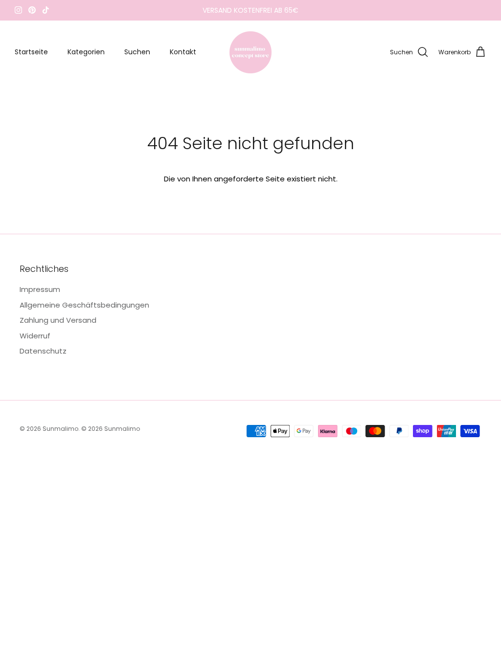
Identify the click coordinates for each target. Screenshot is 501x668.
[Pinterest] (32, 10)
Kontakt (183, 52)
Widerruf (35, 336)
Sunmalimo (60, 428)
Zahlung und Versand (58, 320)
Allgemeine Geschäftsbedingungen (84, 305)
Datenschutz (43, 351)
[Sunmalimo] (250, 52)
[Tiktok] (45, 10)
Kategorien (86, 52)
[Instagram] (18, 10)
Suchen (137, 52)
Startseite (31, 52)
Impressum (40, 289)
